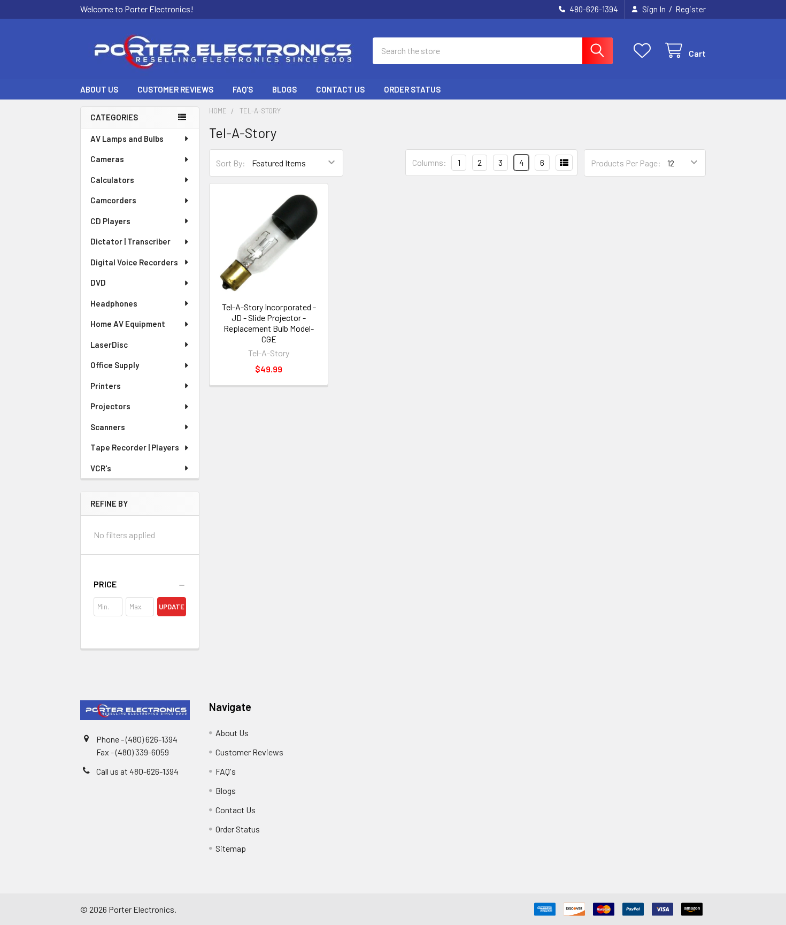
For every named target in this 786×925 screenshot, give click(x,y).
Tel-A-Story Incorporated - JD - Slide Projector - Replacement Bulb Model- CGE (269, 323)
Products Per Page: (626, 163)
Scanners (107, 427)
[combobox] (493, 50)
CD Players (110, 221)
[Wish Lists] (644, 50)
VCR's (100, 468)
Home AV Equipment (127, 323)
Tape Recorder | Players (134, 447)
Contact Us (340, 89)
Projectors (110, 406)
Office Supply (114, 365)
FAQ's (243, 89)
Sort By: (230, 163)
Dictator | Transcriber (130, 241)
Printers (105, 386)
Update (171, 606)
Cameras (107, 159)
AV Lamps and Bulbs (127, 138)
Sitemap (230, 848)
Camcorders (113, 200)
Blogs (284, 89)
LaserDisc (109, 344)
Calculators (112, 180)
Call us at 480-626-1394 (137, 771)
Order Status (412, 89)
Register (690, 9)
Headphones (113, 303)
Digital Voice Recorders (134, 262)
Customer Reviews (175, 89)
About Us (99, 89)
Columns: (429, 162)
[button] (140, 584)
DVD (98, 282)
